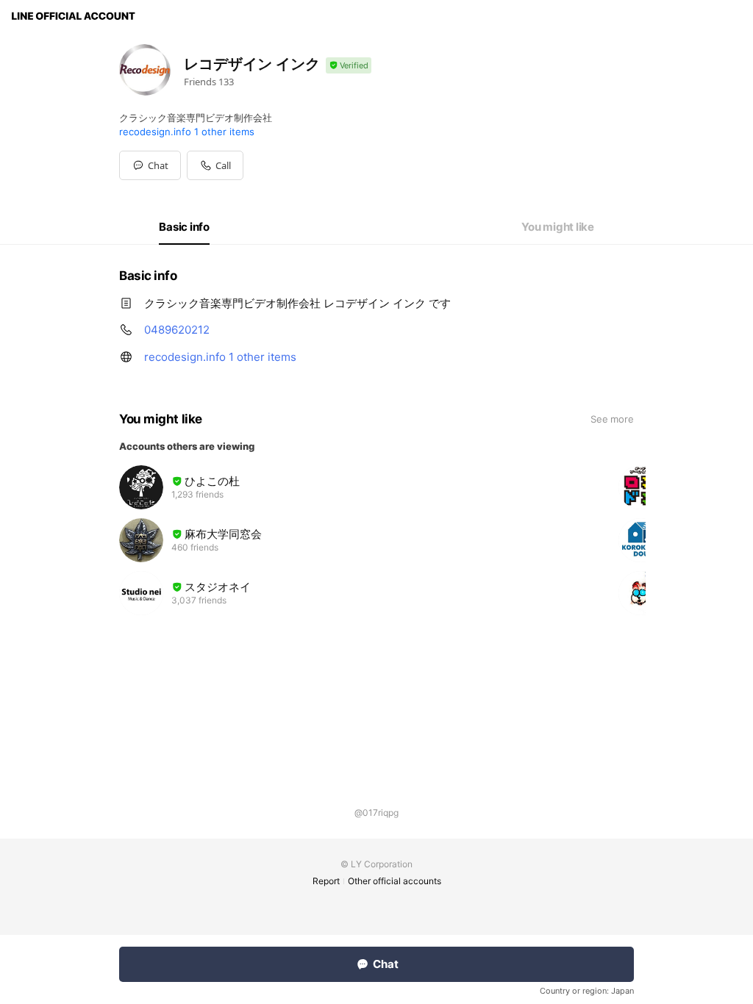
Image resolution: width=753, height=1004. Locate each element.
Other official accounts (394, 880)
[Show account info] (348, 65)
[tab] (184, 227)
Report (326, 880)
